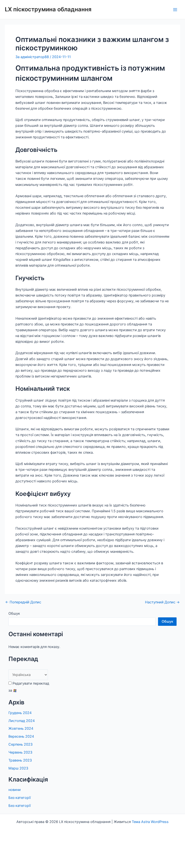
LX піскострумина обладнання (48, 9)
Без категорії (19, 798)
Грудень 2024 (20, 713)
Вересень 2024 (21, 736)
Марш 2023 (18, 768)
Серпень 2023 (20, 744)
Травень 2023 (20, 760)
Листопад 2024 (21, 721)
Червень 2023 (20, 752)
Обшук (14, 613)
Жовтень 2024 (20, 728)
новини (14, 790)
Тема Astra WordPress (150, 822)
